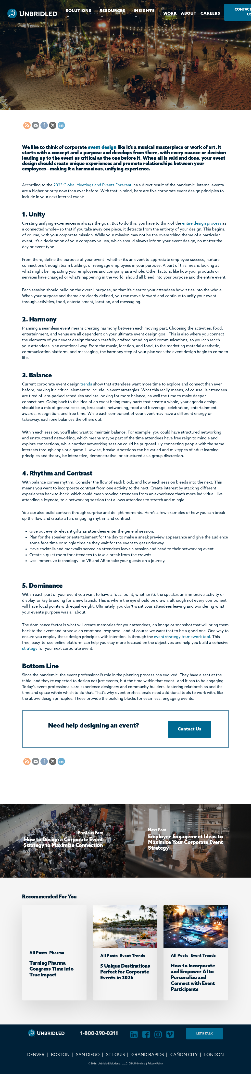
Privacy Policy (155, 1063)
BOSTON (60, 1055)
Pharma (56, 953)
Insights (152, 94)
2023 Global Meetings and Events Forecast (92, 185)
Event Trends (126, 94)
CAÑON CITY (184, 1055)
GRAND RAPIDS (147, 1055)
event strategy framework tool (182, 637)
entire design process (201, 223)
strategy (30, 648)
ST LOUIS (115, 1055)
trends (86, 384)
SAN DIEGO (88, 1055)
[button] (189, 729)
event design (102, 148)
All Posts (99, 94)
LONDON (214, 1055)
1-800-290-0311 (99, 1034)
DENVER (36, 1055)
